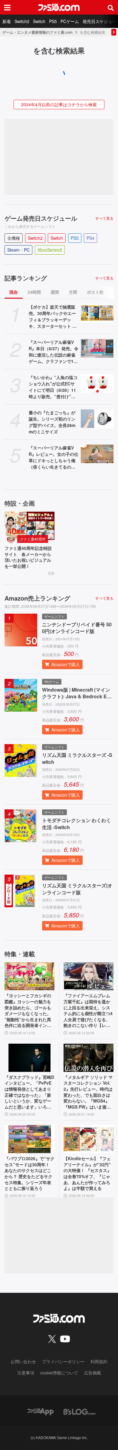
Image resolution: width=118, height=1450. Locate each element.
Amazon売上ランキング (37, 598)
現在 (13, 292)
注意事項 (25, 1373)
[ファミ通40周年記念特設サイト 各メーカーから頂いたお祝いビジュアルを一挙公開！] (29, 526)
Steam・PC (18, 250)
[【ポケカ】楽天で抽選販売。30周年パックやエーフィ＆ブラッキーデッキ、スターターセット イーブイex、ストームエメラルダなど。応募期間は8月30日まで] (97, 313)
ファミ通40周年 (33, 538)
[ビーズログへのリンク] (79, 1411)
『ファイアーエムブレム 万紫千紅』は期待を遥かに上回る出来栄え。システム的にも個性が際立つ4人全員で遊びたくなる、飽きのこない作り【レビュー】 (88, 1010)
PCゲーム (70, 21)
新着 (6, 21)
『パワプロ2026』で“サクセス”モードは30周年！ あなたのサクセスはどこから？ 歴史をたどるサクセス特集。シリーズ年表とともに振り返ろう (29, 1173)
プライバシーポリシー (63, 1361)
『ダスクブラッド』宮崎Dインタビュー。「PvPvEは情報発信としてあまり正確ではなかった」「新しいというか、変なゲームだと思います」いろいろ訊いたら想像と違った (29, 1092)
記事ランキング (26, 278)
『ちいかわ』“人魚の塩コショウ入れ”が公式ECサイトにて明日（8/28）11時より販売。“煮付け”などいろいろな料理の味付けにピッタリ (53, 387)
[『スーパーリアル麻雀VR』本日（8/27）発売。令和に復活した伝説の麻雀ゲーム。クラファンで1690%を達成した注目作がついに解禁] (97, 348)
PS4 (90, 238)
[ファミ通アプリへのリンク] (41, 1411)
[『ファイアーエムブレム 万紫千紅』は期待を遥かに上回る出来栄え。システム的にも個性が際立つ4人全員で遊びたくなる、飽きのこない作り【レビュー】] (88, 976)
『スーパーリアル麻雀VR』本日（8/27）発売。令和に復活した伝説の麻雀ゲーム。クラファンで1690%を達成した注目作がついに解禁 (53, 351)
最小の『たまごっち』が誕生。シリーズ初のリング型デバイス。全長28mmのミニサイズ (52, 422)
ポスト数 (95, 292)
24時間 (34, 292)
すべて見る (104, 218)
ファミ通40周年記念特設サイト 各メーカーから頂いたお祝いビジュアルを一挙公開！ (28, 557)
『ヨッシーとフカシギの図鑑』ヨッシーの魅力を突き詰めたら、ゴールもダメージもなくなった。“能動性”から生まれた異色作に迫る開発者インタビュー (28, 1010)
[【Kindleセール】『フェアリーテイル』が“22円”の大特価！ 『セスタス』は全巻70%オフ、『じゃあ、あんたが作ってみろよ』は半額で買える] (88, 1139)
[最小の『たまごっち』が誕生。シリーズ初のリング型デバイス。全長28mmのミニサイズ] (97, 418)
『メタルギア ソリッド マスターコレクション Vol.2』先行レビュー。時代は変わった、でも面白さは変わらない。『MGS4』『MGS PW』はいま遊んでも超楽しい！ (88, 1092)
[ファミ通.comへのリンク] (59, 7)
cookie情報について (59, 1373)
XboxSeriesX (50, 250)
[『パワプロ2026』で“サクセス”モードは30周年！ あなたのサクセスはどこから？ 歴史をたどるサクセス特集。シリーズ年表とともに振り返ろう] (29, 1139)
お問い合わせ (23, 1361)
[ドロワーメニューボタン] (7, 7)
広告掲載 (92, 1373)
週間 (55, 292)
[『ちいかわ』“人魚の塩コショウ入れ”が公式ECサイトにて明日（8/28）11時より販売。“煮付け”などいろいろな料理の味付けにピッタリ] (97, 383)
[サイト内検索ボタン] (110, 7)
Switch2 (22, 21)
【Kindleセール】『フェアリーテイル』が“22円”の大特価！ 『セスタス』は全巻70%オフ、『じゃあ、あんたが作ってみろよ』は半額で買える (87, 1173)
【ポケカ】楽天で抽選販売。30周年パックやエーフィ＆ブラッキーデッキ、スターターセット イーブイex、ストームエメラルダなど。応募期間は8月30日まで (53, 316)
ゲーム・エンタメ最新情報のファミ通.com (37, 32)
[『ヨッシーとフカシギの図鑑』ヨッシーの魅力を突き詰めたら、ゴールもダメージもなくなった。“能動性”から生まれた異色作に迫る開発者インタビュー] (29, 976)
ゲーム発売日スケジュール (41, 218)
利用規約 (98, 1361)
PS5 (53, 21)
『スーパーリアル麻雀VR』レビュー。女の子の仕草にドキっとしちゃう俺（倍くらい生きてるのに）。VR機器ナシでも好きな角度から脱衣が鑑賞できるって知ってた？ (53, 457)
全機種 (13, 238)
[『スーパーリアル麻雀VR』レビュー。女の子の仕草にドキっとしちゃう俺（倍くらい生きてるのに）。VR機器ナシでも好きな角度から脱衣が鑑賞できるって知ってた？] (97, 454)
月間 (73, 292)
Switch (39, 21)
